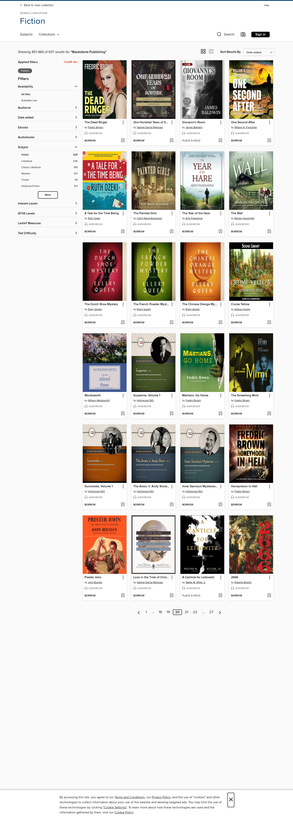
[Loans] (243, 35)
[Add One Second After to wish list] (269, 140)
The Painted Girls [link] (145, 213)
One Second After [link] (243, 122)
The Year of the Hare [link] (196, 213)
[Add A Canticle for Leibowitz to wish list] (220, 595)
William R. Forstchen (245, 127)
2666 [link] (234, 577)
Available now (29, 100)
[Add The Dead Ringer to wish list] (122, 140)
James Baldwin (194, 127)
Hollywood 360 (145, 400)
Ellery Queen (95, 309)
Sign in (260, 34)
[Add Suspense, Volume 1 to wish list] (171, 413)
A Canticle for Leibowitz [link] (198, 577)
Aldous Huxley (242, 309)
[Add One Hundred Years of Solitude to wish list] (171, 140)
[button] (225, 35)
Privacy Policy (161, 797)
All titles (25, 94)
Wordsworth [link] (93, 395)
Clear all (71, 62)
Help (266, 5)
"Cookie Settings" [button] (115, 807)
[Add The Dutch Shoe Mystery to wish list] (122, 322)
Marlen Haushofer (244, 218)
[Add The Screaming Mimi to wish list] (269, 413)
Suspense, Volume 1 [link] (146, 395)
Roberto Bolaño (243, 582)
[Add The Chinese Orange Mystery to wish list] (220, 322)
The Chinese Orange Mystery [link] (200, 304)
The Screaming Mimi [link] (245, 395)
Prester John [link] (93, 577)
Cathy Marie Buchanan (149, 218)
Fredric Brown (95, 127)
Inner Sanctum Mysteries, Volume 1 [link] (200, 486)
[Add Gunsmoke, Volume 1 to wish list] (122, 504)
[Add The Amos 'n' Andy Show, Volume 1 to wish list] (171, 504)
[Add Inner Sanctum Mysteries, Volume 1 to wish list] (220, 504)
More (48, 195)
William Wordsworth (99, 400)
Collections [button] (48, 34)
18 (160, 612)
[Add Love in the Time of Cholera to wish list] (171, 595)
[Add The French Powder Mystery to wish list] (171, 322)
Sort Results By (230, 52)
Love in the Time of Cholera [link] (151, 577)
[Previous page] (139, 612)
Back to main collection (38, 5)
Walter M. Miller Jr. (196, 582)
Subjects (26, 34)
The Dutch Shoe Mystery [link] (101, 304)
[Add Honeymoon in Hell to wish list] (269, 504)
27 (211, 612)
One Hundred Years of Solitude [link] (151, 122)
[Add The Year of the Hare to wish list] (220, 231)
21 (186, 612)
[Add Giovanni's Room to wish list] (220, 140)
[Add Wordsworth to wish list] (122, 413)
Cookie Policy (123, 812)
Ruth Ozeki (94, 218)
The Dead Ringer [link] (96, 122)
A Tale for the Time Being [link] (102, 213)
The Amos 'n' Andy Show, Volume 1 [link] (151, 486)
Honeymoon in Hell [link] (244, 486)
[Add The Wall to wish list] (269, 231)
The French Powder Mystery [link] (151, 304)
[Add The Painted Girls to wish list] (171, 231)
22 (195, 612)
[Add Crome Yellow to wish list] (269, 322)
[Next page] (220, 612)
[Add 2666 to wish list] (269, 595)
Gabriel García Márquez (150, 127)
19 (168, 612)
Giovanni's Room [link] (193, 122)
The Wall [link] (237, 213)
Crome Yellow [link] (240, 304)
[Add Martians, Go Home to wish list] (220, 413)
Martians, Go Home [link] (195, 395)
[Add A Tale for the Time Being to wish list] (122, 231)
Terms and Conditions (130, 797)
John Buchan (95, 582)
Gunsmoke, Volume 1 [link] (99, 486)
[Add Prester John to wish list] (122, 595)
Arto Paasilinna (194, 218)
